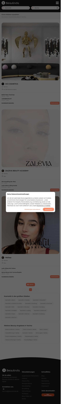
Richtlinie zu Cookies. (43, 205)
